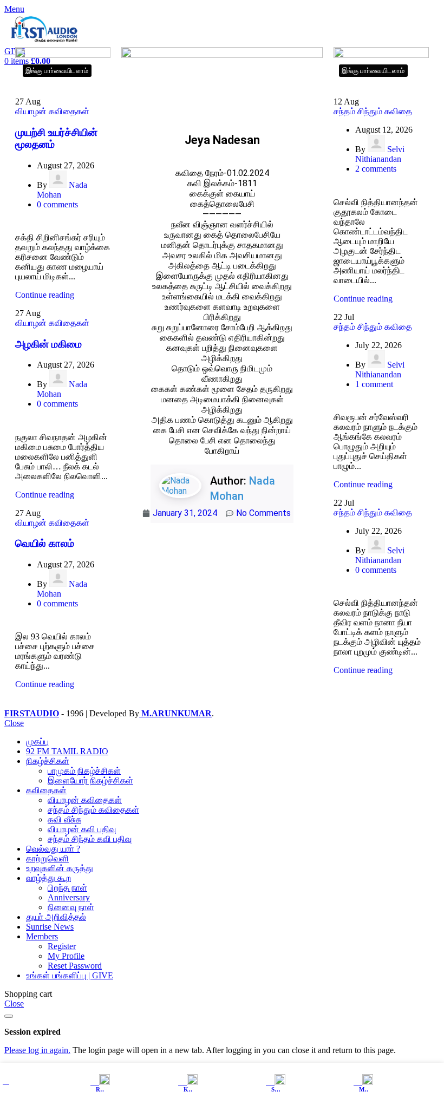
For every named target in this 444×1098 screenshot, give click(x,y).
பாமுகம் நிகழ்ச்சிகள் (84, 770)
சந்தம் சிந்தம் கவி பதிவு (90, 839)
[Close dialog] (8, 1016)
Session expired (32, 1031)
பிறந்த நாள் (67, 887)
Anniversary (69, 897)
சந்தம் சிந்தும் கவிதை (373, 111)
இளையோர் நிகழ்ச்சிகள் (90, 780)
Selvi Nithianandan (379, 154)
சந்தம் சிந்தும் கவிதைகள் (93, 809)
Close (14, 723)
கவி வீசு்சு (64, 819)
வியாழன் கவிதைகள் (52, 111)
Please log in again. (37, 1050)
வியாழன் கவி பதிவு (82, 829)
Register (62, 946)
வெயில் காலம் (44, 543)
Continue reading (44, 294)
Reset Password (75, 965)
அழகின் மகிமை (48, 344)
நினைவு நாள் (71, 907)
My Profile (66, 955)
